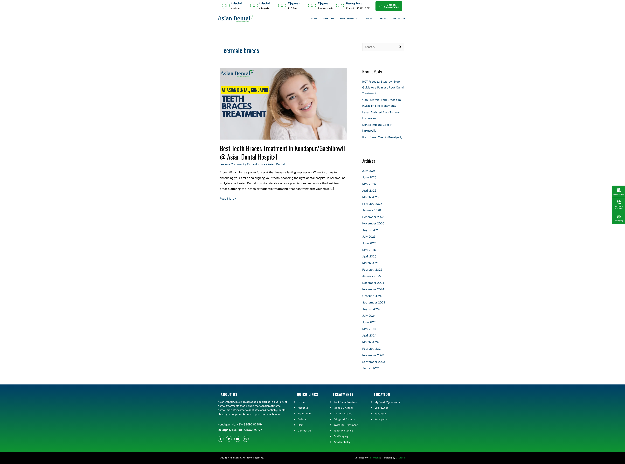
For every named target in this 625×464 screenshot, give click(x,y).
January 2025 (371, 276)
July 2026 (368, 171)
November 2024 (373, 289)
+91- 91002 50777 (249, 430)
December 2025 (373, 217)
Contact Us (398, 18)
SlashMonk (374, 457)
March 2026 (370, 197)
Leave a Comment (232, 164)
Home (314, 18)
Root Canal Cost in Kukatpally (382, 137)
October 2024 (372, 296)
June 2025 (369, 243)
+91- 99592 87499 (249, 424)
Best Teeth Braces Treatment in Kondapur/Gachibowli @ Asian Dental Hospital (282, 152)
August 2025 (371, 230)
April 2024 (369, 335)
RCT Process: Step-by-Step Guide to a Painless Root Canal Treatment (383, 87)
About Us (328, 18)
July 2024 (368, 316)
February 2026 (372, 204)
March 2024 (370, 342)
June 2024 (369, 322)
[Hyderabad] (226, 5)
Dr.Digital (400, 457)
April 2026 (369, 191)
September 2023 (373, 362)
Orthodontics (256, 164)
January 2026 (371, 210)
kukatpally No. (227, 430)
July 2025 (368, 237)
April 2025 (369, 256)
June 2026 (369, 177)
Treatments (347, 18)
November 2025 (373, 223)
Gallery (369, 18)
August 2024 (371, 309)
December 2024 (373, 283)
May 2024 (369, 329)
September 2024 (373, 302)
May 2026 (369, 184)
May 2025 (369, 250)
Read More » (228, 198)
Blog (383, 18)
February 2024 (372, 349)
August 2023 (371, 368)
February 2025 (372, 270)
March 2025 (370, 263)
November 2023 (373, 355)
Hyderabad (236, 3)
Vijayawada (293, 3)
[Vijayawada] (282, 5)
